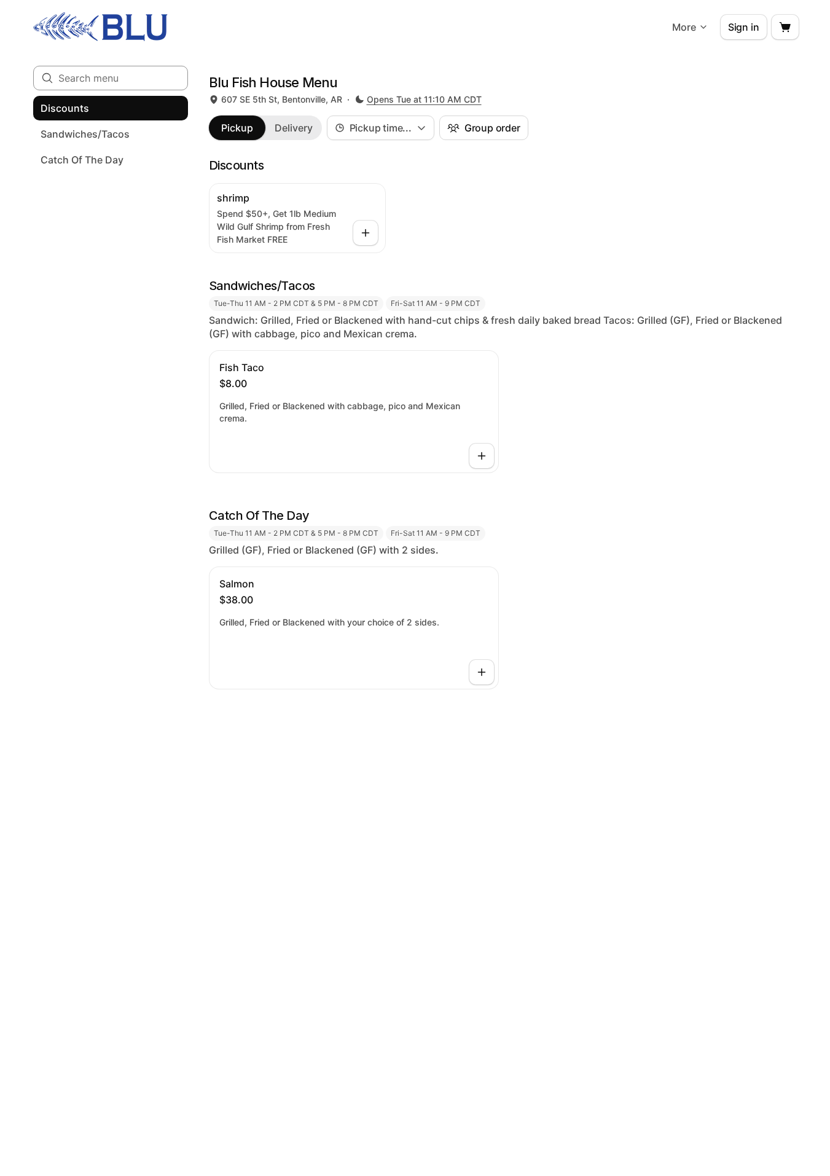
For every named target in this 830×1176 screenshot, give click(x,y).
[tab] (237, 128)
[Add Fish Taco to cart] (481, 456)
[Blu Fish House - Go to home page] (101, 27)
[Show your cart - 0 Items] (785, 27)
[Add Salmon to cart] (481, 672)
